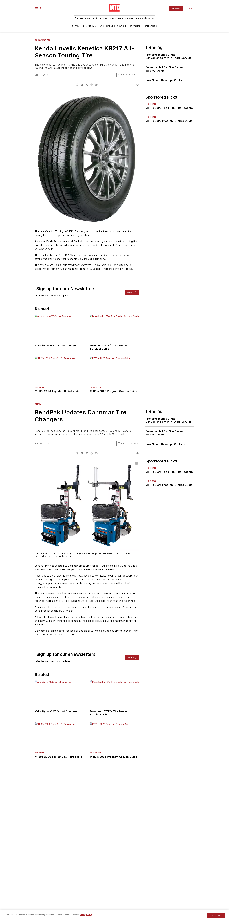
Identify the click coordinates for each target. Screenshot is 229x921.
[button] (37, 8)
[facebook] (77, 84)
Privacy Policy (86, 915)
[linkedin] (82, 84)
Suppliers (135, 26)
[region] (114, 915)
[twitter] (86, 84)
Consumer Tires (42, 40)
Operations (151, 26)
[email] (96, 84)
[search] (42, 8)
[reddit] (91, 84)
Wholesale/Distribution (113, 26)
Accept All (216, 915)
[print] (137, 84)
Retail (75, 26)
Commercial (89, 26)
